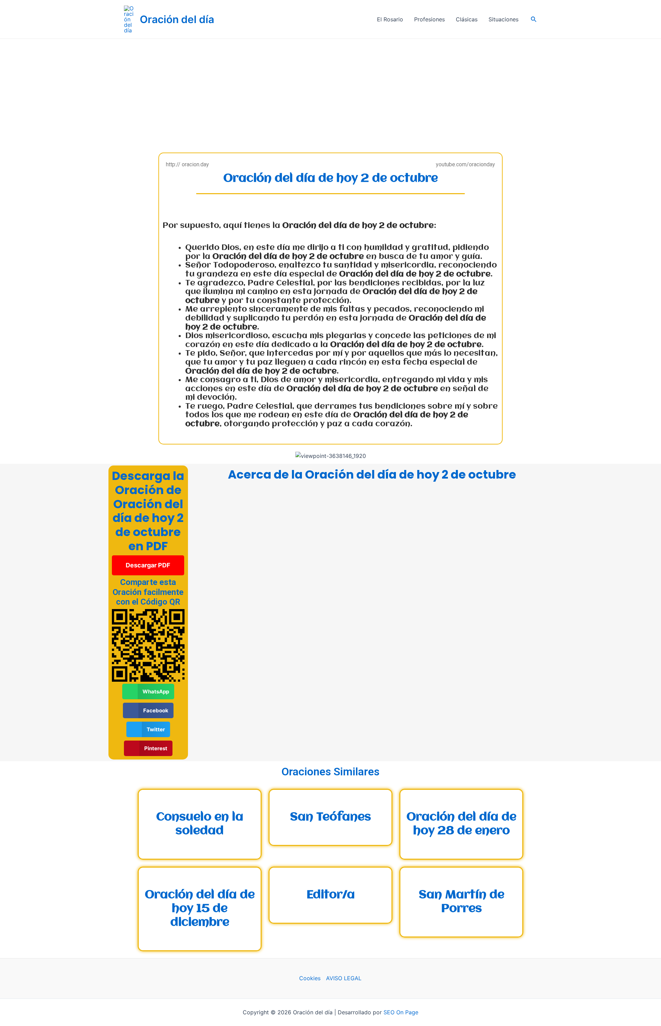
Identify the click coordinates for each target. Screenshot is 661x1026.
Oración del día (177, 19)
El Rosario (390, 19)
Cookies (310, 978)
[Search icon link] (534, 19)
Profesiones (429, 19)
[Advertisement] (330, 90)
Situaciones (503, 19)
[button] (148, 565)
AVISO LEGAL (343, 978)
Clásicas (467, 19)
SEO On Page (401, 1012)
